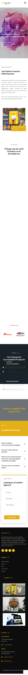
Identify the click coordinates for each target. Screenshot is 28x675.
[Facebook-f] (2, 550)
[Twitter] (6, 550)
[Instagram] (13, 550)
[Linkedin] (9, 550)
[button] (14, 444)
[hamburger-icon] (25, 3)
